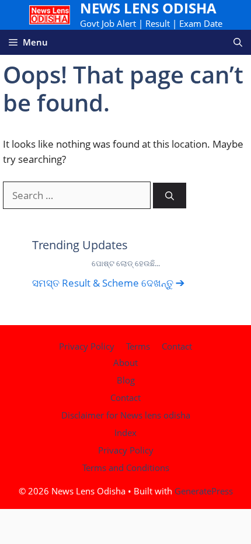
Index (125, 432)
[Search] (169, 196)
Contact (177, 346)
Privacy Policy (86, 346)
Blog (126, 380)
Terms (138, 346)
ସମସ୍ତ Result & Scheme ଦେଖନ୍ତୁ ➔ (108, 283)
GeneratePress (204, 491)
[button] (238, 42)
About (125, 362)
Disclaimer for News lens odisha (125, 415)
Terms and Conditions (125, 467)
